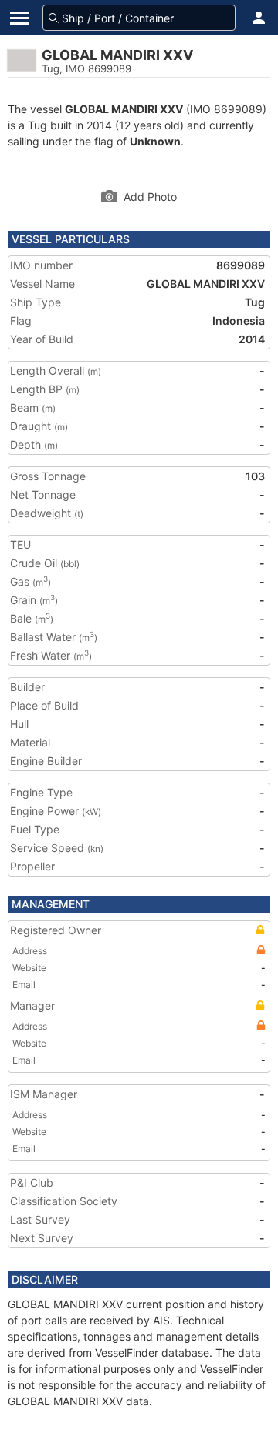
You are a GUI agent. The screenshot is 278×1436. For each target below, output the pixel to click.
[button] (258, 17)
